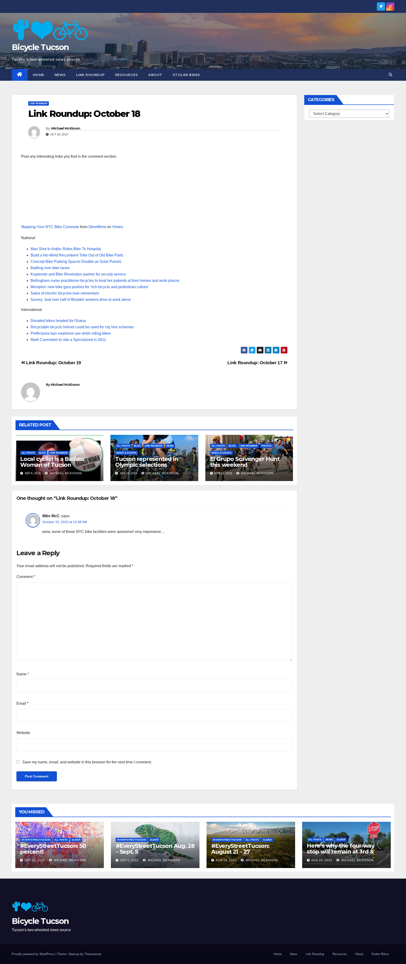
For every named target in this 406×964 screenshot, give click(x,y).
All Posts (28, 452)
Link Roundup (90, 75)
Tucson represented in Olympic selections (146, 461)
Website (23, 733)
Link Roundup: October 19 (53, 362)
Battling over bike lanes (50, 268)
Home (38, 75)
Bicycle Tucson (40, 47)
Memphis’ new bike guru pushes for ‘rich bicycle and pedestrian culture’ (90, 287)
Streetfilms (97, 227)
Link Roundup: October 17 (255, 362)
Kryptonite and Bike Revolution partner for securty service (78, 274)
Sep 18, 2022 (34, 860)
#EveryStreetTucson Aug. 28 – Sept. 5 (155, 848)
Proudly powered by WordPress (33, 954)
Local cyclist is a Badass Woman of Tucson (52, 461)
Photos (267, 445)
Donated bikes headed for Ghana (58, 321)
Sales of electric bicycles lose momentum (65, 293)
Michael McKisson (65, 128)
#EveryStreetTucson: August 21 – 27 (240, 848)
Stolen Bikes (186, 75)
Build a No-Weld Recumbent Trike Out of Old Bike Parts (77, 255)
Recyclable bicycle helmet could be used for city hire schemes (82, 327)
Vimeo (117, 227)
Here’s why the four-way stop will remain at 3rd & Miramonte (340, 851)
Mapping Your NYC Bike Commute (50, 227)
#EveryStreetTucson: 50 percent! (53, 848)
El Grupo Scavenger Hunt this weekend (245, 461)
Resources (126, 75)
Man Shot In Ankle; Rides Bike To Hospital (66, 249)
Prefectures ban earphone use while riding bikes (71, 333)
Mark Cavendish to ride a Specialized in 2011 (68, 340)
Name (22, 674)
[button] (390, 75)
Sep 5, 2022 (129, 860)
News (60, 75)
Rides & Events (127, 452)
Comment (25, 577)
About (155, 75)
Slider (76, 839)
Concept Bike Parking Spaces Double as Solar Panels (76, 262)
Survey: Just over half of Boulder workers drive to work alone (81, 300)
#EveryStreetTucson (35, 839)
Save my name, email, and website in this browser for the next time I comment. (87, 762)
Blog (42, 452)
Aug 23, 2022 (321, 860)
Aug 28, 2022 (226, 860)
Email (22, 703)
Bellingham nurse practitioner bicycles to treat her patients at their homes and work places (105, 281)
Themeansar (92, 954)
